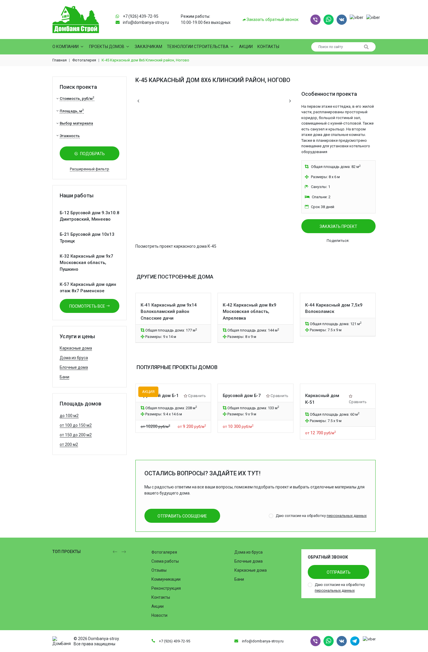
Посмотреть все (87, 306)
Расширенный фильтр (89, 169)
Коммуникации (166, 579)
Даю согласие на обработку (321, 515)
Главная (59, 60)
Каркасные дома (76, 348)
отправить (339, 572)
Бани (64, 377)
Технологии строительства (198, 46)
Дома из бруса (74, 357)
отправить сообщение (182, 516)
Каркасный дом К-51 (322, 399)
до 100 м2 (69, 415)
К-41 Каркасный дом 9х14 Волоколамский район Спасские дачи (169, 311)
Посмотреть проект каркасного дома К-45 (175, 246)
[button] (315, 20)
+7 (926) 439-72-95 (140, 16)
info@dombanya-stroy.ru (146, 22)
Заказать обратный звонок (272, 19)
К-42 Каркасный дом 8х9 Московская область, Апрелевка (249, 311)
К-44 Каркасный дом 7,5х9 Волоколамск (333, 308)
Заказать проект (338, 226)
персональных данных (347, 515)
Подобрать (92, 153)
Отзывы (159, 570)
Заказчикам (148, 46)
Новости (159, 615)
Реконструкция (166, 588)
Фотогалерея (84, 60)
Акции (246, 46)
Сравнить (197, 396)
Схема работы (165, 561)
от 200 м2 (69, 444)
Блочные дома (74, 367)
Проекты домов (106, 46)
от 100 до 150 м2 (76, 425)
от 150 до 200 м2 (76, 435)
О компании (65, 46)
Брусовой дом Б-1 (160, 395)
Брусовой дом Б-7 (242, 395)
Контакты (268, 46)
